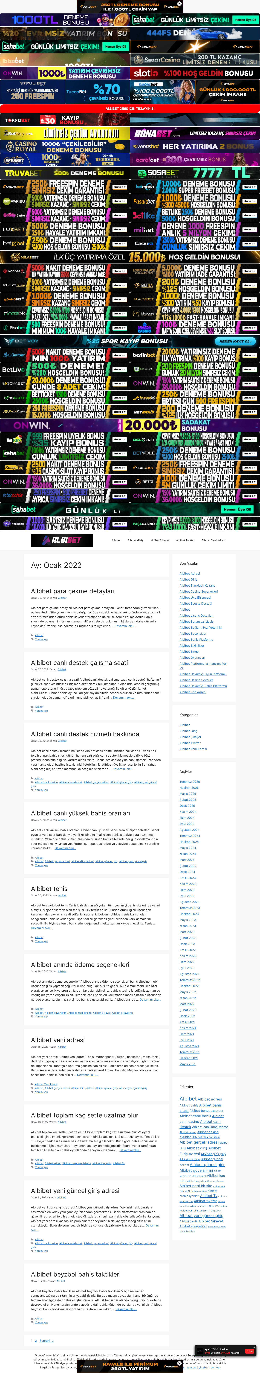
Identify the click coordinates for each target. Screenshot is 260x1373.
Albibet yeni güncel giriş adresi (75, 1190)
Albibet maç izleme (214, 1181)
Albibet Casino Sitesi (206, 1137)
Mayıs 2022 (188, 992)
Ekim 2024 (187, 817)
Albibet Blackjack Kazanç (197, 585)
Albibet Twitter (185, 540)
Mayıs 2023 (188, 920)
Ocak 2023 (187, 944)
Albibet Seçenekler (193, 633)
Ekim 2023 (187, 890)
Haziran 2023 (189, 914)
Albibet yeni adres (199, 1206)
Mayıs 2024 (188, 848)
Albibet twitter (205, 1201)
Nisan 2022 (188, 998)
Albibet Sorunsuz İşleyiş (196, 621)
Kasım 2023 (188, 884)
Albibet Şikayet (159, 540)
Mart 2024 (187, 860)
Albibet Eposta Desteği (196, 603)
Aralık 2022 (188, 950)
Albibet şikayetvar (122, 1012)
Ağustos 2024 (190, 830)
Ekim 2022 (187, 962)
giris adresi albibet (217, 1226)
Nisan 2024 (188, 854)
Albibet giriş (197, 1148)
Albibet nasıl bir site (79, 1012)
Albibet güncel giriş (121, 782)
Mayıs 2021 (188, 1064)
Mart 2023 (187, 932)
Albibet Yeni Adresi (214, 540)
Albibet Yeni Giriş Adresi (210, 1211)
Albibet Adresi (190, 573)
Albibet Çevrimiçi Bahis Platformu (203, 686)
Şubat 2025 (188, 799)
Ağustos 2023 (190, 902)
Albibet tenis (49, 888)
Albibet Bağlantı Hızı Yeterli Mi (201, 627)
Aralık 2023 (188, 878)
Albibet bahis (189, 1105)
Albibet (116, 540)
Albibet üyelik (189, 1221)
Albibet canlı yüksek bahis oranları (80, 813)
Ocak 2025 (187, 805)
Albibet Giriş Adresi (82, 861)
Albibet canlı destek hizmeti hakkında (85, 734)
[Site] (65, 187)
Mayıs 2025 (188, 793)
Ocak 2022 (187, 1016)
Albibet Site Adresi (193, 692)
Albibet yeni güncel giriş (133, 861)
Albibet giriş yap (213, 1154)
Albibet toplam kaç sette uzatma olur (84, 1115)
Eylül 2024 (187, 823)
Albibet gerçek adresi (96, 782)
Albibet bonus (199, 1111)
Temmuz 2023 (190, 908)
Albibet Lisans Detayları (196, 615)
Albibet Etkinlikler (192, 645)
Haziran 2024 (189, 842)
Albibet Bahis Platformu (196, 639)
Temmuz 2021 (190, 1052)
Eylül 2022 (187, 968)
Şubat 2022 (188, 1010)
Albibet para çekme (197, 1191)
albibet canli (217, 1111)
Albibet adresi (53, 1163)
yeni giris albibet (187, 1231)
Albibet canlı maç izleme (76, 1163)
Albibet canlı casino (46, 782)
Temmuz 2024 (190, 836)
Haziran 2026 (189, 787)
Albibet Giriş (135, 540)
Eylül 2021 (187, 1040)
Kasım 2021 (188, 1028)
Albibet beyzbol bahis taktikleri (76, 1274)
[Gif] (130, 257)
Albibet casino (188, 1132)
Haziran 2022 (189, 986)
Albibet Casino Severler (196, 680)
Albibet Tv (119, 1163)
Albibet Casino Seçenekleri (199, 591)
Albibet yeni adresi (58, 1040)
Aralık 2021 (187, 1022)
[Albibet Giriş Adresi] (62, 540)
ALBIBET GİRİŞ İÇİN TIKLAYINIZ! (130, 108)
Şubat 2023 (188, 938)
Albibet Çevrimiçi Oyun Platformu (203, 674)
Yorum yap (41, 639)
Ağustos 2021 (189, 1046)
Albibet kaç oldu (101, 1163)
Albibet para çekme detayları (72, 591)
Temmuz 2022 (190, 980)
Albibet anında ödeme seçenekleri (80, 964)
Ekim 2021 (187, 1034)
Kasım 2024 (188, 811)
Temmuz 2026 (190, 781)
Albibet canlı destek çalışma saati (79, 662)
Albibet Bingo (189, 651)
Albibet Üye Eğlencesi (195, 597)
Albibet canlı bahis (195, 1116)
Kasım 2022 (188, 956)
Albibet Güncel (190, 1159)
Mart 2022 (187, 1004)
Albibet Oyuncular (192, 657)
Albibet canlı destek (70, 782)
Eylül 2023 (187, 896)
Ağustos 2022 (189, 974)
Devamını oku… (125, 626)
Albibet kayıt (199, 1176)
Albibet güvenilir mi (56, 1012)
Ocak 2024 (187, 872)
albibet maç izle (195, 1181)
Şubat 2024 (188, 866)
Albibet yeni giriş (189, 1210)
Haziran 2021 (189, 1058)
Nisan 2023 (188, 926)
